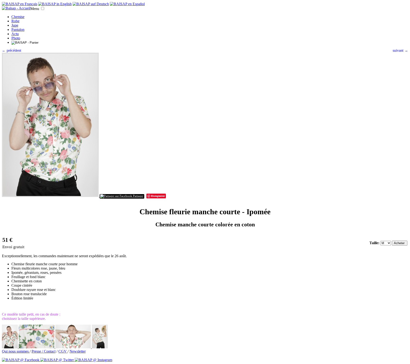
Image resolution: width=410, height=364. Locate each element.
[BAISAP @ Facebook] (21, 360)
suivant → (400, 50)
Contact (50, 351)
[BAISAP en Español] (127, 4)
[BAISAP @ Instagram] (93, 360)
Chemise (17, 17)
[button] (42, 8)
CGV (63, 351)
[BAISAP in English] (55, 4)
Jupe (14, 25)
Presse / (38, 351)
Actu (15, 34)
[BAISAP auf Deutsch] (91, 4)
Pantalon (17, 30)
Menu (34, 9)
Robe (15, 21)
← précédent (11, 50)
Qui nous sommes (16, 351)
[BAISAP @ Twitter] (57, 360)
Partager (137, 196)
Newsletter (78, 351)
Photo (15, 38)
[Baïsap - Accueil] (16, 8)
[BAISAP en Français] (19, 4)
